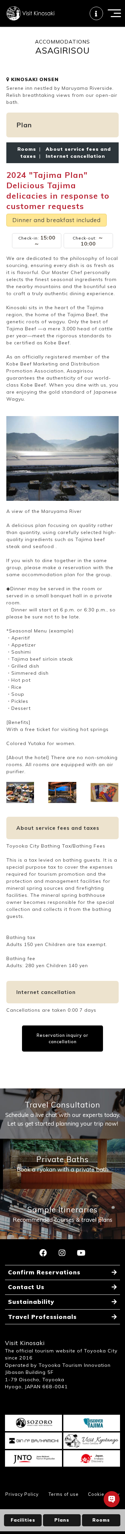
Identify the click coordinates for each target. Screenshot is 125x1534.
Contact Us (26, 1286)
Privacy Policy (22, 1494)
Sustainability (31, 1301)
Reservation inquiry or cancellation (62, 1038)
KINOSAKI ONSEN (34, 79)
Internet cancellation (73, 156)
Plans (61, 1520)
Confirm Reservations (44, 1272)
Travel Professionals (42, 1316)
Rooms (101, 1520)
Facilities (23, 1520)
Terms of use (63, 1494)
